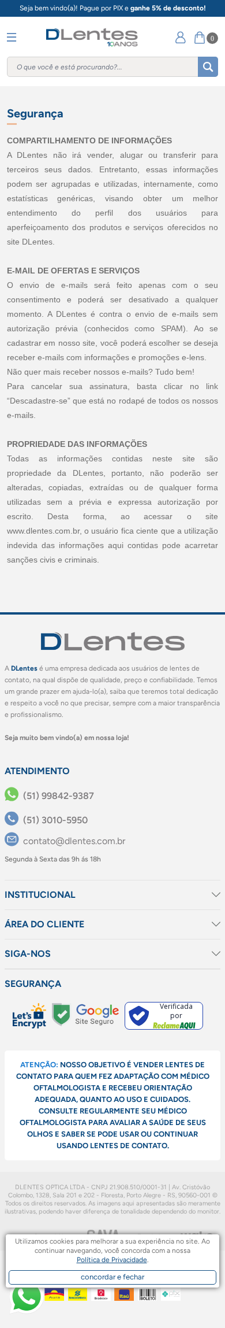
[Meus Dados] (180, 37)
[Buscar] (208, 67)
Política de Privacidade (112, 1260)
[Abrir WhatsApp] (26, 1296)
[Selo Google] (85, 1014)
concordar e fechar (112, 1276)
